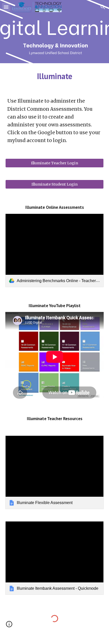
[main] (54, 76)
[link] (54, 250)
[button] (6, 7)
